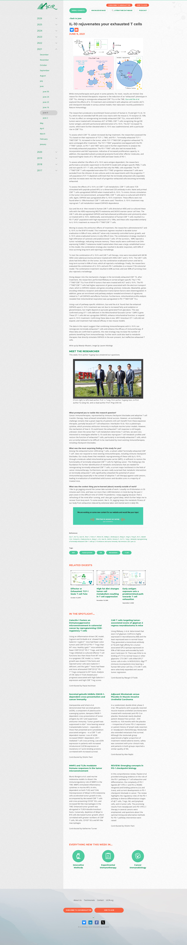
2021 (39, 49)
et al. (137, 99)
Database (123, 10)
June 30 (46, 91)
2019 (39, 158)
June (42, 86)
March (42, 134)
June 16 (46, 107)
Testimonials (89, 900)
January (43, 144)
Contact (100, 900)
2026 (39, 18)
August (43, 76)
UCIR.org (109, 900)
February (44, 139)
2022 (39, 42)
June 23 (46, 102)
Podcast (143, 10)
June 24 (46, 97)
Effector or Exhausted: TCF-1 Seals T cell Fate (79, 591)
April (42, 128)
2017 (39, 170)
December (44, 54)
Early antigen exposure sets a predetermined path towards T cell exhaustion (133, 594)
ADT (73, 553)
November (44, 60)
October (43, 65)
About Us (78, 900)
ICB (101, 553)
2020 (39, 151)
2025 (39, 24)
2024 (39, 30)
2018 (39, 164)
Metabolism (113, 553)
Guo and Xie (130, 99)
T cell (127, 553)
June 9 (45, 112)
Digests (78, 10)
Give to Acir (109, 910)
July (41, 81)
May (41, 123)
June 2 (45, 118)
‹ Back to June (75, 18)
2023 (39, 36)
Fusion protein (87, 553)
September (44, 70)
